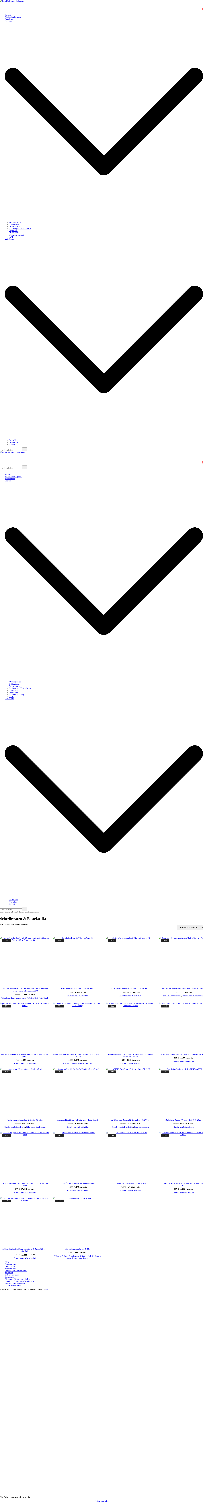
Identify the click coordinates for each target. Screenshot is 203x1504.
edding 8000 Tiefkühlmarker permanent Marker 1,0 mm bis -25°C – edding (77, 1055)
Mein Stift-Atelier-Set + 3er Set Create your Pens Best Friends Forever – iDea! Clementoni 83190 (25, 990)
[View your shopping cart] (1, 11)
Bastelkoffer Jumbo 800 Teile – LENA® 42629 (183, 1120)
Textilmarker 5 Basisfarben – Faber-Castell (130, 1183)
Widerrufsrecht (14, 226)
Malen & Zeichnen (8, 998)
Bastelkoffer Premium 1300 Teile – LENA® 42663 (130, 989)
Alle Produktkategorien (13, 17)
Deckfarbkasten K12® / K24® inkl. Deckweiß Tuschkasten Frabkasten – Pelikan (130, 1055)
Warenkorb (13, 442)
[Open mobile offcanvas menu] (1, 454)
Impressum (13, 231)
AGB (11, 237)
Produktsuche (10, 19)
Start (1, 912)
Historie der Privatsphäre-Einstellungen (19, 1281)
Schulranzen (96, 1256)
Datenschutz (14, 233)
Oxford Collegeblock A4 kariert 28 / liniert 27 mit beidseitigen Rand (25, 1184)
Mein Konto (9, 239)
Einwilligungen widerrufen (15, 1283)
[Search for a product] (2, 4)
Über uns (8, 21)
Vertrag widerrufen (102, 1501)
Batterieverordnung (16, 235)
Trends (45, 998)
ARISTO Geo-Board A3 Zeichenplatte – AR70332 (130, 1120)
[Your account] (1, 8)
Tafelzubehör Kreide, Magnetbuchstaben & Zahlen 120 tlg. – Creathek (24, 1250)
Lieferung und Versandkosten (20, 229)
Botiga (47, 1289)
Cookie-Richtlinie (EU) (13, 1285)
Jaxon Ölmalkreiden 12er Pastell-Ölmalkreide (77, 1183)
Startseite (8, 15)
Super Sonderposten (38, 1127)
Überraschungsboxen (80, 1258)
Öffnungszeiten (15, 222)
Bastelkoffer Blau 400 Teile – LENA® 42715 (78, 989)
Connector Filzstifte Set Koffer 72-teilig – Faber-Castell (77, 1120)
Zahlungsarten (14, 224)
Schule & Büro (10, 912)
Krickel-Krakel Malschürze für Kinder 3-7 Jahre (25, 1120)
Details (24, 984)
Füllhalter (57, 1256)
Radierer (65, 1256)
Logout (12, 444)
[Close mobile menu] (1, 470)
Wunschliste (13, 440)
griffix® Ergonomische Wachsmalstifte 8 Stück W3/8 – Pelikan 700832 (24, 1055)
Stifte (40, 998)
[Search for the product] (24, 449)
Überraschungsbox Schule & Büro (77, 1249)
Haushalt (66, 1063)
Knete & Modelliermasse (172, 996)
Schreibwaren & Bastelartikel (27, 998)
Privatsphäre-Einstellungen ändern (17, 1279)
